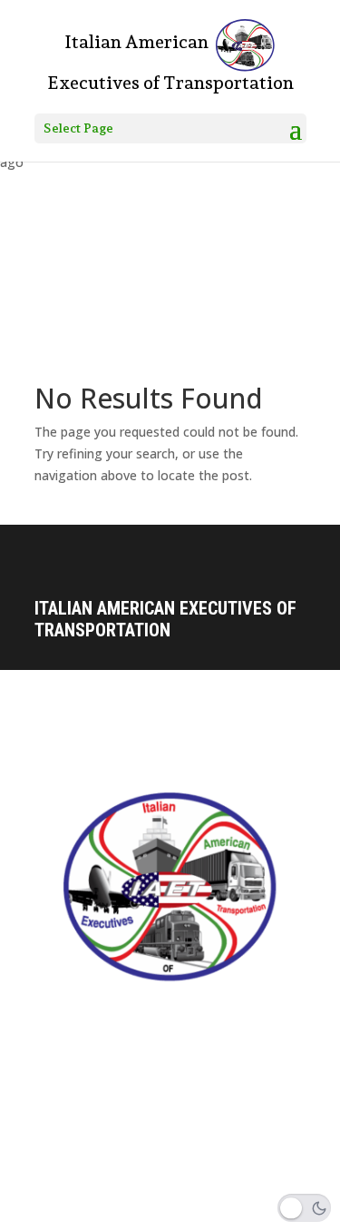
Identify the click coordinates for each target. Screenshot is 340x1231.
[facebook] (48, 1216)
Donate (55, 1099)
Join (48, 1163)
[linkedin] (125, 1216)
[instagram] (87, 1216)
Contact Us (66, 1035)
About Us (60, 1067)
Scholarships (74, 1131)
